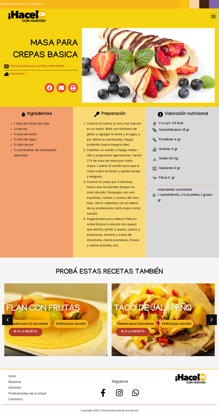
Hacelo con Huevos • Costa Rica (21, 4)
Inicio (12, 376)
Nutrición (15, 388)
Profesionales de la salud (27, 393)
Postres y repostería (50, 66)
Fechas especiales (22, 66)
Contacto (16, 399)
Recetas (15, 382)
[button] (213, 16)
